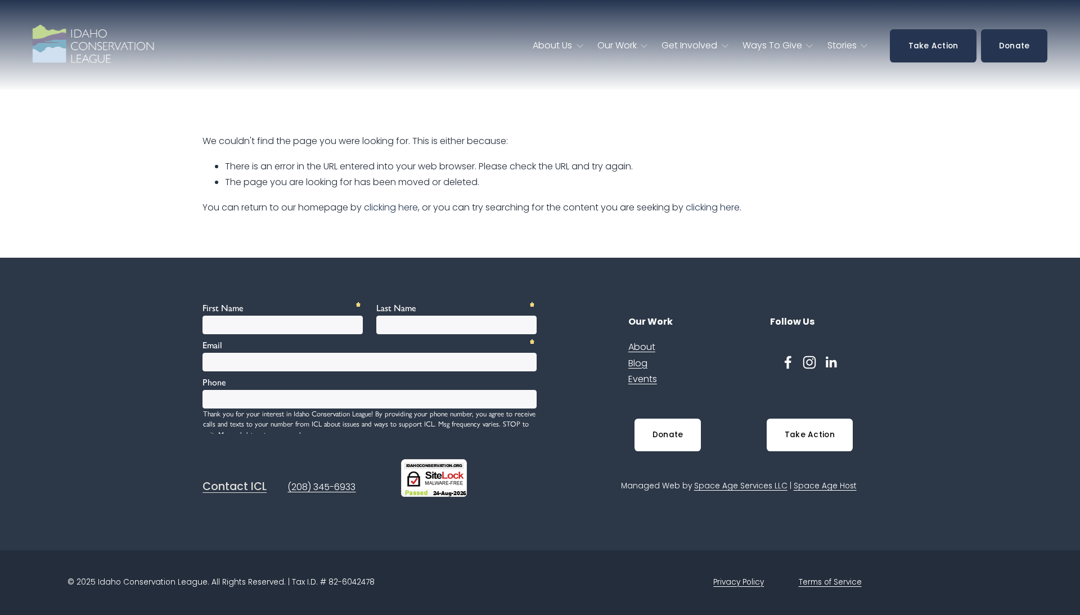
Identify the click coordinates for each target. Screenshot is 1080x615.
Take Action (933, 46)
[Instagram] (809, 362)
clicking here (391, 207)
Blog (637, 363)
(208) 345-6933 (321, 487)
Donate (1014, 46)
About (641, 346)
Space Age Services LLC (741, 486)
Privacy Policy (738, 582)
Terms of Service (830, 582)
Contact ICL (234, 486)
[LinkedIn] (831, 362)
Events (642, 378)
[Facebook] (788, 362)
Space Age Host (825, 486)
